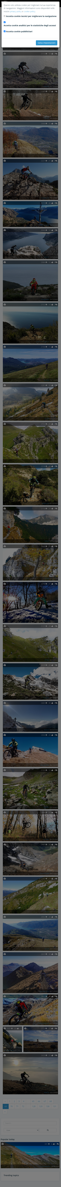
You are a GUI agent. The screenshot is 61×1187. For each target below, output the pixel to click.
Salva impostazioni (46, 42)
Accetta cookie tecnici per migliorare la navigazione (31, 16)
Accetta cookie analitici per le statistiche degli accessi (30, 25)
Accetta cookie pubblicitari (19, 31)
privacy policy (16, 11)
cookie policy (29, 11)
